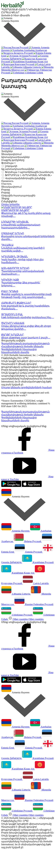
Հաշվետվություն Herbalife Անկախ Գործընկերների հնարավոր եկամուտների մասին (22, 349)
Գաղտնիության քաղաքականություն (25, 343)
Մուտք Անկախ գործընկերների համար (26, 387)
